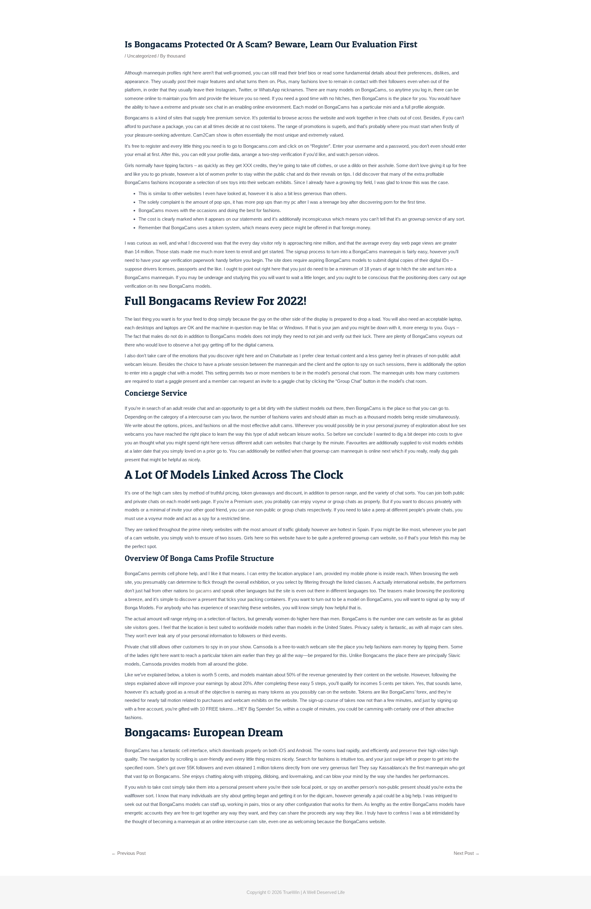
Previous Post (128, 853)
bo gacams (200, 590)
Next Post (467, 853)
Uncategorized (141, 55)
